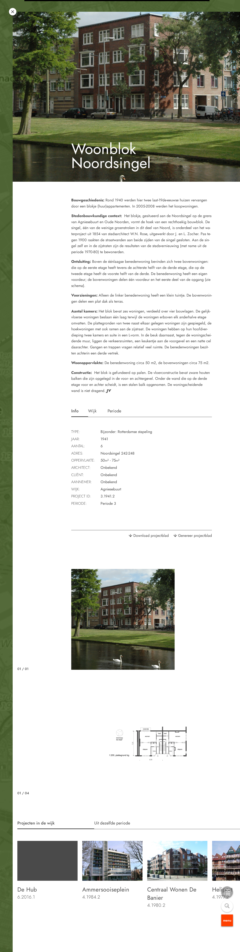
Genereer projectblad (195, 535)
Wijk (92, 411)
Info (75, 411)
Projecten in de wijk (36, 823)
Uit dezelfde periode (112, 823)
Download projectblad (151, 535)
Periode (114, 411)
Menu (227, 920)
